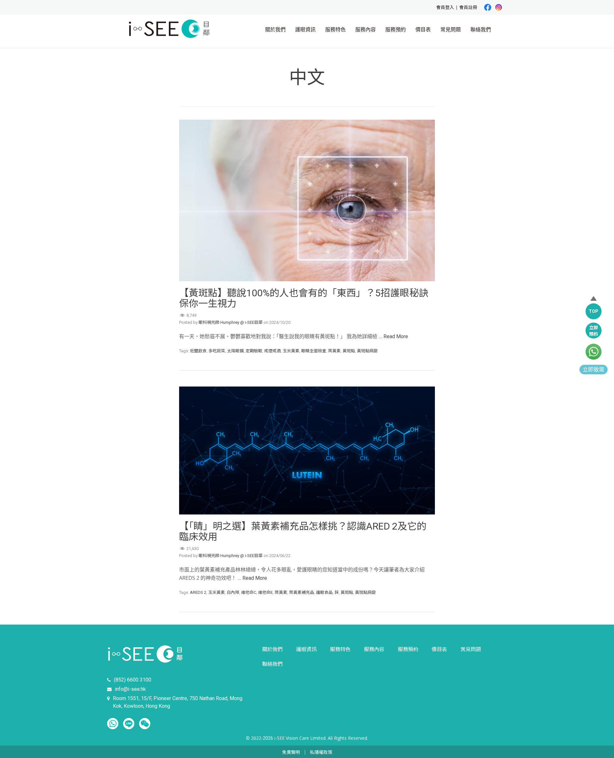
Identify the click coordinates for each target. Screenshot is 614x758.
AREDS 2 (198, 592)
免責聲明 (291, 752)
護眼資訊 (305, 30)
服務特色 (335, 30)
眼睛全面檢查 (313, 350)
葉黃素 (334, 350)
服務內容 (365, 30)
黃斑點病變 (367, 350)
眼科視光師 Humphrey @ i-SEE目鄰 (231, 322)
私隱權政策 (321, 752)
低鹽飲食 (198, 350)
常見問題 (450, 30)
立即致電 (593, 369)
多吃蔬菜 (217, 350)
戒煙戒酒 (272, 350)
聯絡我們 (480, 30)
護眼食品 (324, 592)
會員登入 (445, 7)
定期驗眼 (254, 350)
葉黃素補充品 (301, 592)
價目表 (423, 30)
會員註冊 (468, 7)
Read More (395, 336)
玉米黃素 (291, 350)
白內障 (233, 592)
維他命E (265, 592)
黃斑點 (348, 350)
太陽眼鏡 (235, 350)
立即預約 (593, 331)
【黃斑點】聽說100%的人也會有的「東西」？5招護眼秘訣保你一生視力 (304, 298)
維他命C (248, 592)
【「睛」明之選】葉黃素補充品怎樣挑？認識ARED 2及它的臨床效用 (302, 531)
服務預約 (395, 30)
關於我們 (275, 30)
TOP (593, 311)
